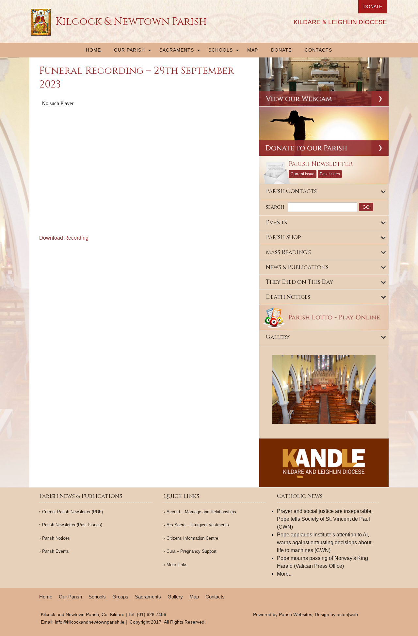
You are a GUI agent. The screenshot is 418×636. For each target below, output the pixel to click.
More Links (177, 565)
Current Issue (302, 174)
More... (285, 574)
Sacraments (176, 50)
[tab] (324, 191)
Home (93, 50)
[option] (324, 389)
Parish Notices (56, 538)
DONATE (372, 6)
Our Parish (129, 50)
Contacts (318, 50)
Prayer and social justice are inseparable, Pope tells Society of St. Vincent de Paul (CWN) (325, 519)
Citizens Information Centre (192, 538)
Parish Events (55, 551)
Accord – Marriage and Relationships (201, 512)
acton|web (347, 614)
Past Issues (330, 174)
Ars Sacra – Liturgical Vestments (198, 525)
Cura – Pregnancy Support (192, 551)
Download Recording (63, 238)
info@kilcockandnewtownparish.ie (89, 622)
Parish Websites (295, 614)
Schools (220, 50)
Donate (281, 50)
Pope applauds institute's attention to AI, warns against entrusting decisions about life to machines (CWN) (324, 542)
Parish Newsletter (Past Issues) (72, 525)
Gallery (175, 596)
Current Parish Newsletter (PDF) (72, 512)
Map (252, 50)
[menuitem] (93, 50)
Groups (120, 596)
